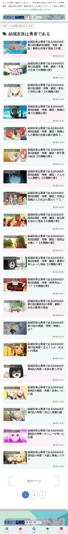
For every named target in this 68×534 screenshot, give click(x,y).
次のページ (34, 480)
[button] (61, 440)
